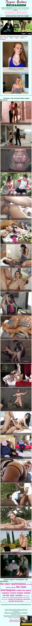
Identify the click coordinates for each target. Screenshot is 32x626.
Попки (6, 37)
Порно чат (14, 12)
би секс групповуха (13, 583)
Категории (8, 12)
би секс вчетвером (13, 588)
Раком (11, 37)
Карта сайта (14, 620)
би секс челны (14, 595)
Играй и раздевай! (22, 12)
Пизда (16, 37)
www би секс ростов (16, 597)
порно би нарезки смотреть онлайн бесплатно (19, 600)
